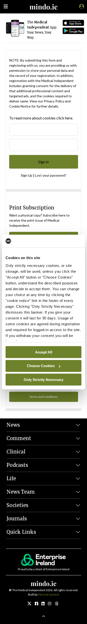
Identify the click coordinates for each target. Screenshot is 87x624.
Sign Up (26, 175)
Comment (19, 438)
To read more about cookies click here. (41, 118)
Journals (17, 518)
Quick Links (21, 532)
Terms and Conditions (43, 396)
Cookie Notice (20, 106)
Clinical (16, 452)
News (13, 425)
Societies (17, 505)
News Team (21, 492)
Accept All (43, 352)
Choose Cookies (41, 366)
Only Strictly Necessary (43, 379)
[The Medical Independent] (80, 6)
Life (11, 478)
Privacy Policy (54, 101)
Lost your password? (50, 175)
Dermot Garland (48, 594)
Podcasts (17, 465)
